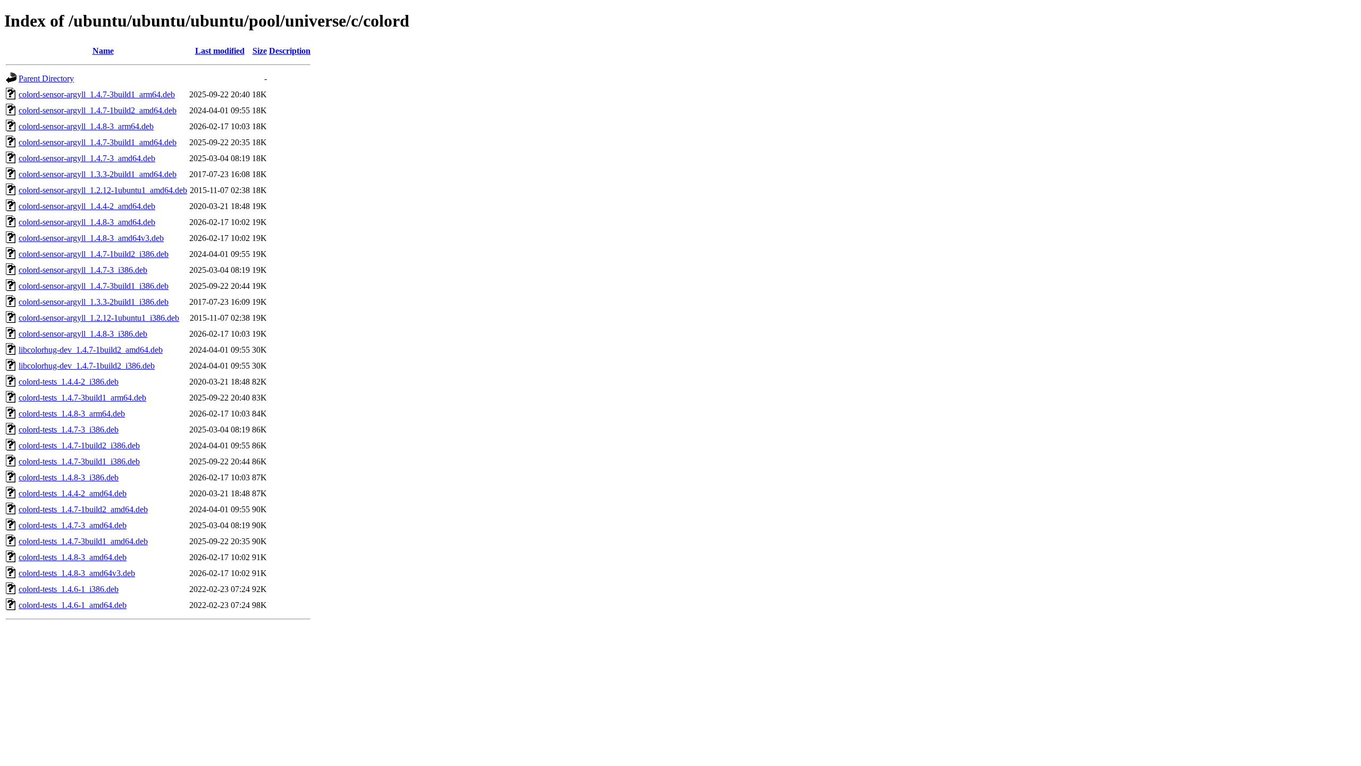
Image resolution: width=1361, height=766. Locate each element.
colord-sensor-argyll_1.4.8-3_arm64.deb (86, 126)
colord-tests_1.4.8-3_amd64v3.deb (77, 573)
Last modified (220, 50)
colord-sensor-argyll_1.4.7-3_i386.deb (83, 269)
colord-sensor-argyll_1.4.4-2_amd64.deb (87, 206)
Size (260, 50)
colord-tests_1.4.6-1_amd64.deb (73, 605)
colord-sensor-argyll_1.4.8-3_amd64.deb (87, 222)
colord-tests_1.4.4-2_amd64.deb (73, 493)
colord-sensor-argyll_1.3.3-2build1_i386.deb (94, 301)
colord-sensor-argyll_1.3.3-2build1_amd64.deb (98, 174)
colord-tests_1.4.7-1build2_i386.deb (79, 445)
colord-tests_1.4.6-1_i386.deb (69, 589)
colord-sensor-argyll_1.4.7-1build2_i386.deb (94, 254)
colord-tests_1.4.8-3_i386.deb (69, 477)
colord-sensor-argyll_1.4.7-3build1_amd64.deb (98, 142)
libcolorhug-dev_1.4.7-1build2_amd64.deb (91, 349)
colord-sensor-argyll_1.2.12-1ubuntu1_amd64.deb (103, 190)
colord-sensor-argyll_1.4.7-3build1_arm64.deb (97, 94)
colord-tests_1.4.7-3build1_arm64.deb (82, 397)
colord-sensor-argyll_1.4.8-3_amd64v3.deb (91, 238)
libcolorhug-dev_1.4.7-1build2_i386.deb (87, 365)
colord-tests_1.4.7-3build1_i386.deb (79, 461)
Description (289, 50)
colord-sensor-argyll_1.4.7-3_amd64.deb (87, 158)
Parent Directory (46, 78)
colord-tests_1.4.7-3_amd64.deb (73, 525)
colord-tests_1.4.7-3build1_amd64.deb (83, 541)
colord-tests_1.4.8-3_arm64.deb (72, 413)
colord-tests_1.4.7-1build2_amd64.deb (83, 509)
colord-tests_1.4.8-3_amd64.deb (73, 557)
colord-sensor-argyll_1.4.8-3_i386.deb (83, 333)
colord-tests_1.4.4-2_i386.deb (69, 381)
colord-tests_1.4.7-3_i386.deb (69, 429)
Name (103, 50)
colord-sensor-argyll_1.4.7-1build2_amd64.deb (98, 110)
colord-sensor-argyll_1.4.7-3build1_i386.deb (94, 285)
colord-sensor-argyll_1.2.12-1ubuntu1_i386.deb (99, 317)
